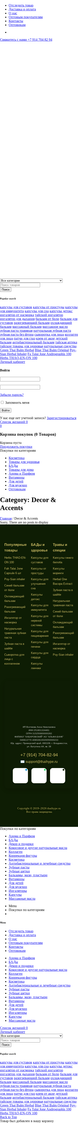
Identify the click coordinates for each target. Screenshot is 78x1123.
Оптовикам (17, 25)
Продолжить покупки (16, 446)
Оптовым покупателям (26, 17)
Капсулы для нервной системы (39, 620)
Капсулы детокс (36, 597)
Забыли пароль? (12, 395)
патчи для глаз (24, 338)
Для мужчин (18, 485)
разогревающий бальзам (32, 323)
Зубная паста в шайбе (14, 646)
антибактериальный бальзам (33, 342)
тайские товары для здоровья (21, 346)
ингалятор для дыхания (17, 319)
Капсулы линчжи (36, 666)
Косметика (16, 458)
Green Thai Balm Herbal (17, 350)
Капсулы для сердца (39, 655)
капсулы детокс (61, 311)
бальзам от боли (47, 319)
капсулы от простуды (48, 307)
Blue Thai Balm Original (52, 350)
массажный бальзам (27, 326)
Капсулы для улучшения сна (39, 584)
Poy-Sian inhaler (14, 579)
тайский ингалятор (49, 315)
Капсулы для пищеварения (40, 633)
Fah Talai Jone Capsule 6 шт (13, 571)
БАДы (13, 466)
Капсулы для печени (39, 644)
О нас (13, 13)
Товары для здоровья (24, 462)
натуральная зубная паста (52, 330)
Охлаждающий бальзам (14, 599)
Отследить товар (21, 5)
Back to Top (8, 1117)
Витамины (16, 477)
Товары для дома (21, 469)
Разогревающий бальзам (14, 609)
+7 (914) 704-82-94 (39, 754)
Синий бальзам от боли (14, 588)
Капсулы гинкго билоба (63, 560)
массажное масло (55, 326)
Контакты (16, 21)
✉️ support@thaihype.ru (39, 761)
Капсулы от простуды (38, 571)
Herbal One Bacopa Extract (62, 581)
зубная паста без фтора (17, 334)
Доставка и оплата (22, 9)
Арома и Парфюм (22, 473)
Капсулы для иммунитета (39, 607)
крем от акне (45, 338)
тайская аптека (66, 342)
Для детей (16, 481)
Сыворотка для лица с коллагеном (14, 659)
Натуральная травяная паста (63, 603)
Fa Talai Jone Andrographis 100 (49, 354)
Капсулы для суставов (39, 560)
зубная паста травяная (16, 330)
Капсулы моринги (58, 571)
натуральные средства (60, 346)
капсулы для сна (37, 311)
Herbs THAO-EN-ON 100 (18, 358)
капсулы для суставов (16, 307)
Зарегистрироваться (61, 418)
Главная (6, 518)
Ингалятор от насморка (13, 620)
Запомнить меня (16, 402)
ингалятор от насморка (17, 315)
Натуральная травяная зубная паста (15, 633)
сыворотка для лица (49, 334)
